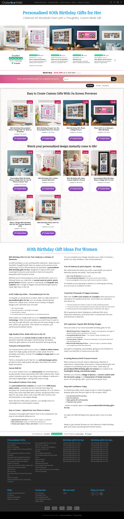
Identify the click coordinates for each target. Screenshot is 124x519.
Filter (91, 85)
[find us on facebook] (97, 493)
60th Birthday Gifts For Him (99, 455)
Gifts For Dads (39, 461)
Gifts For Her (11, 469)
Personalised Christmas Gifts (44, 465)
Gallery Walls (39, 501)
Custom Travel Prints (42, 449)
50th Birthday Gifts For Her (71, 453)
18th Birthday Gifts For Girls (72, 445)
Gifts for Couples (12, 477)
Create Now (21, 138)
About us (74, 2)
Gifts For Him (11, 471)
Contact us (65, 2)
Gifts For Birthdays (13, 447)
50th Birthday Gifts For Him (99, 453)
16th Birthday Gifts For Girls (72, 443)
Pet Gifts (38, 451)
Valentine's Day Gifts (41, 463)
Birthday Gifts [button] (40, 2)
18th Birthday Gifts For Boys (100, 445)
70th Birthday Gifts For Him (99, 457)
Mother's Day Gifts (13, 463)
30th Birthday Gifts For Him (99, 449)
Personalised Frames (41, 497)
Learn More (78, 73)
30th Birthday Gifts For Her (71, 449)
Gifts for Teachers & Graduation (45, 447)
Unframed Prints (40, 495)
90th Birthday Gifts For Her (71, 461)
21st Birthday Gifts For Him (99, 447)
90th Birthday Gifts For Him (99, 461)
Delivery (83, 2)
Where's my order (13, 499)
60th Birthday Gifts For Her (71, 455)
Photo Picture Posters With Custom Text (20, 465)
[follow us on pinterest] (101, 493)
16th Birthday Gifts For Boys (100, 443)
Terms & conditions (66, 515)
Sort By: (98, 86)
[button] (111, 2)
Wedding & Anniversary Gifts (16, 467)
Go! (114, 79)
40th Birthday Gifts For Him (99, 451)
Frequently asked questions (16, 493)
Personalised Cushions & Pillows (17, 461)
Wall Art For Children (41, 445)
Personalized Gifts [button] (53, 2)
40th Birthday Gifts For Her (71, 451)
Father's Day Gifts (40, 467)
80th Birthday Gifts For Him (99, 459)
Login (65, 493)
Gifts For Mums (40, 459)
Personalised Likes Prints (43, 453)
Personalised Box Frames (43, 499)
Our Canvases (39, 493)
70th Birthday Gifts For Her (71, 457)
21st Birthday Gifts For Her (71, 447)
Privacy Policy (77, 515)
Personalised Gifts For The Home (45, 443)
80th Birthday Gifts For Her (71, 459)
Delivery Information (13, 497)
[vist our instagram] (93, 493)
